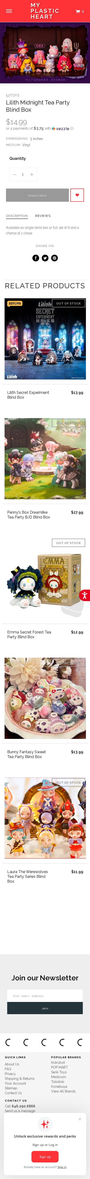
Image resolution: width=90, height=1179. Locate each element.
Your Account (15, 1083)
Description (17, 216)
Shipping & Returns (20, 1079)
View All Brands (63, 1091)
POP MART (59, 1067)
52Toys (12, 95)
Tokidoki (57, 1082)
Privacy (10, 1074)
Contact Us (13, 1093)
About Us (12, 1064)
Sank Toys (59, 1072)
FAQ (8, 1069)
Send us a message (20, 1111)
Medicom (58, 1077)
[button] (45, 128)
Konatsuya (59, 1086)
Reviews (43, 216)
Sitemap (11, 1088)
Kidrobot (58, 1062)
